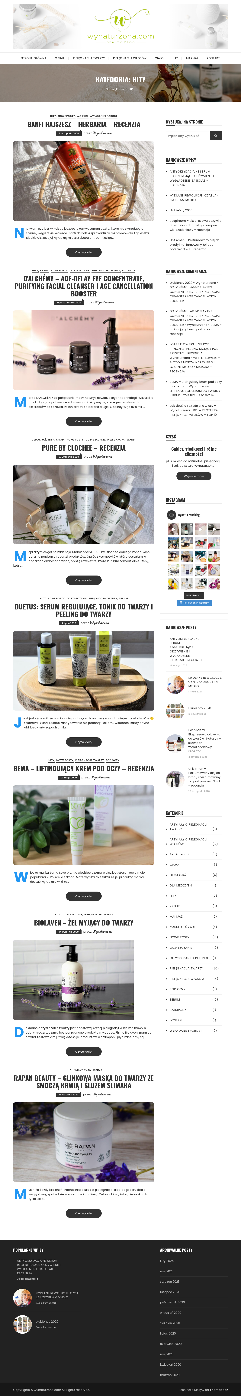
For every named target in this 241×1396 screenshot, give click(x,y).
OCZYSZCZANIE (80, 270)
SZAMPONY (178, 1010)
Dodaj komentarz (27, 1278)
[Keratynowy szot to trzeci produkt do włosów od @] (173, 556)
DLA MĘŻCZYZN (181, 885)
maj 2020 (167, 1354)
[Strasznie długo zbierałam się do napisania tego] (173, 583)
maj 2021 (166, 1271)
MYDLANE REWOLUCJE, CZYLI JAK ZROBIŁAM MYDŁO (194, 197)
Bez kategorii (179, 854)
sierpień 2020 (170, 1323)
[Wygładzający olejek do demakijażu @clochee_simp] (187, 583)
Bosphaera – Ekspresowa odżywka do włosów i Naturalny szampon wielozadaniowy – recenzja (196, 225)
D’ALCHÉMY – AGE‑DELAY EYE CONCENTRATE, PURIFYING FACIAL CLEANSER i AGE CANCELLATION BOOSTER (84, 285)
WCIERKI (82, 116)
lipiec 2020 (168, 1333)
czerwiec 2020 (171, 1344)
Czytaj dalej (83, 252)
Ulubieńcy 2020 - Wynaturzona (193, 283)
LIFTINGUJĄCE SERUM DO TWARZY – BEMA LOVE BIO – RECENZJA (195, 393)
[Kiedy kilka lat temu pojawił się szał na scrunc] (214, 583)
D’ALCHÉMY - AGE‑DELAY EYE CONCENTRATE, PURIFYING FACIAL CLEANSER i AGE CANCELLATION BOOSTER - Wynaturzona (195, 318)
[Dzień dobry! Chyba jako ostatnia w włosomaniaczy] (214, 570)
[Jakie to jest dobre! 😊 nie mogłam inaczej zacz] (201, 583)
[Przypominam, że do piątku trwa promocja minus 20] (173, 529)
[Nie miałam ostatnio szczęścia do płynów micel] (214, 556)
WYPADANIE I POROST (104, 116)
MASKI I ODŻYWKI (182, 927)
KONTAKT (213, 58)
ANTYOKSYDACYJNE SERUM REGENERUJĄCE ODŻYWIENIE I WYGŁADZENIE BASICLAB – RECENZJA (192, 178)
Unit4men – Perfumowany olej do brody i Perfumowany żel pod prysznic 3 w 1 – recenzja (195, 244)
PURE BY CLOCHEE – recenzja (84, 448)
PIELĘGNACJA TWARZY (89, 58)
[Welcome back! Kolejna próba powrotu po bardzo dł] (173, 543)
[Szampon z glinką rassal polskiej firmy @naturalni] (201, 570)
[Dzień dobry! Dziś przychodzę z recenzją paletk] (201, 543)
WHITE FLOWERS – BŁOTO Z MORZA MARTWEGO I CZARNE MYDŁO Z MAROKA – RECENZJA (195, 365)
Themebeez (219, 1390)
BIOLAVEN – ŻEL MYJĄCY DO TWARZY (83, 922)
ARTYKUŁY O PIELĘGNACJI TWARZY (188, 826)
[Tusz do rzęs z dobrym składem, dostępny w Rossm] (173, 570)
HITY (175, 58)
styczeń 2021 (169, 1281)
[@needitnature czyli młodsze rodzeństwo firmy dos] (187, 529)
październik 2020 (172, 1302)
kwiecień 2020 (170, 1364)
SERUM (123, 598)
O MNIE (60, 58)
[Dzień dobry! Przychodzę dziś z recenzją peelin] (187, 543)
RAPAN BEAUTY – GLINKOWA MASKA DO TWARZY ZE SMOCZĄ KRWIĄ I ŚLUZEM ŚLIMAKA (84, 1081)
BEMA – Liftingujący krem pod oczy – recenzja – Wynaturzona (196, 384)
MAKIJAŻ (192, 58)
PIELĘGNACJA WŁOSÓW (130, 58)
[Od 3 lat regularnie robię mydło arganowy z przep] (201, 529)
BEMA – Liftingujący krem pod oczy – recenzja (84, 768)
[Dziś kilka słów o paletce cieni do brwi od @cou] (201, 556)
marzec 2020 (170, 1375)
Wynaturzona (102, 133)
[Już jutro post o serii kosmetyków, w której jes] (214, 529)
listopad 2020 (170, 1292)
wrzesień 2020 (170, 1313)
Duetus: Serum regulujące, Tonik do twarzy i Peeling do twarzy (84, 610)
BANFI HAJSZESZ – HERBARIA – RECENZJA (83, 124)
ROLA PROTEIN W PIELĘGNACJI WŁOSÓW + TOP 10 (194, 412)
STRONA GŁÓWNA (34, 58)
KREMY (44, 270)
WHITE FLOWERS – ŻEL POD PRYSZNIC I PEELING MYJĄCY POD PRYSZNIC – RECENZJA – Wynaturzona (194, 351)
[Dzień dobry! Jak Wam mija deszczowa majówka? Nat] (187, 570)
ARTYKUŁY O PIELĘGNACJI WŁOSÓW (188, 841)
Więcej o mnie (194, 476)
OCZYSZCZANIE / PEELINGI (189, 958)
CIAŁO (159, 58)
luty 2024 (167, 1261)
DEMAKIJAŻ (39, 439)
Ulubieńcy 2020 (181, 210)
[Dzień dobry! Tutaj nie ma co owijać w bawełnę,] (214, 543)
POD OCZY (128, 270)
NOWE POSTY (66, 116)
